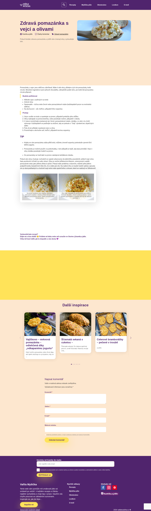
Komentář (48, 392)
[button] (131, 338)
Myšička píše (87, 5)
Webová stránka (50, 425)
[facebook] (103, 487)
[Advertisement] (47, 59)
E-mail (47, 416)
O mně (126, 5)
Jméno (47, 406)
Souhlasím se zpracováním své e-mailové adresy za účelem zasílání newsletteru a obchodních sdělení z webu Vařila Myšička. (75, 470)
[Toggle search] (63, 4)
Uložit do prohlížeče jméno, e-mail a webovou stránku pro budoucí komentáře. (68, 435)
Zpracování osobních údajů (30, 510)
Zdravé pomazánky (61, 34)
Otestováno (101, 5)
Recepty (72, 5)
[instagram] (109, 487)
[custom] (114, 487)
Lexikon (115, 5)
